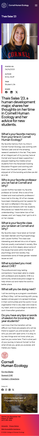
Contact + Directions (10, 379)
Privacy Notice (14, 426)
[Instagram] (6, 390)
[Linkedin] (11, 92)
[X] (13, 390)
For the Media (7, 371)
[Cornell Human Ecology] (4, 5)
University (4, 426)
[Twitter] (16, 92)
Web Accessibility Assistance (10, 429)
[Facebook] (6, 92)
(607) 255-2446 (6, 420)
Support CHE (7, 375)
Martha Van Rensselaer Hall (11, 416)
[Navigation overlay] (36, 5)
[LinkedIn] (10, 390)
